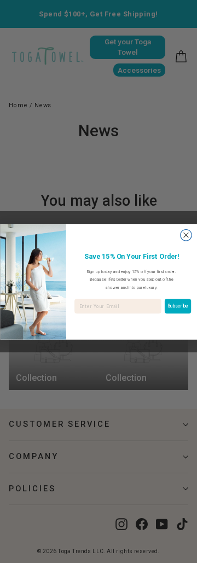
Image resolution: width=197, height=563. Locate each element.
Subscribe (177, 306)
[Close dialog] (186, 235)
